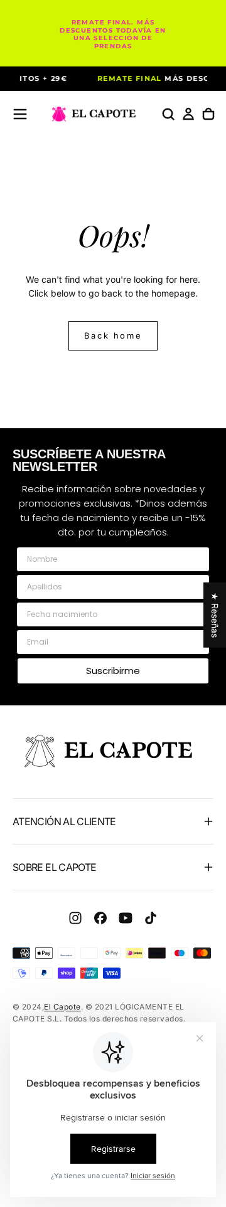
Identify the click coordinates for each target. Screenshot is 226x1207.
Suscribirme (113, 670)
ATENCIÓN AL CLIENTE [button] (64, 821)
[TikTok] (150, 917)
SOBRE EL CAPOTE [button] (54, 867)
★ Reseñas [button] (215, 614)
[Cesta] (208, 114)
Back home (113, 335)
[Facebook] (100, 917)
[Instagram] (75, 917)
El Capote (62, 1006)
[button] (20, 114)
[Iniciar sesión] (188, 114)
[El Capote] (113, 751)
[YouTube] (125, 917)
